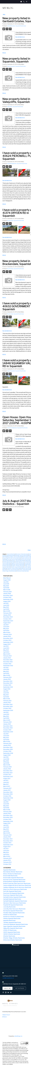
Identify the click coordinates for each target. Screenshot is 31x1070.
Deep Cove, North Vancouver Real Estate (12, 559)
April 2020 (6, 718)
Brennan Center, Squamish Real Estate (14, 879)
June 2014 (6, 850)
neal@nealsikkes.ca (8, 978)
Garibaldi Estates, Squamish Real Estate (16, 25)
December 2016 (7, 792)
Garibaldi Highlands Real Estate (9, 561)
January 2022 (7, 679)
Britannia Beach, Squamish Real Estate (14, 556)
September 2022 (8, 665)
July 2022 (5, 667)
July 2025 (6, 603)
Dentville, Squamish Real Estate (12, 891)
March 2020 (6, 720)
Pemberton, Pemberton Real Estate (17, 565)
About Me (7, 988)
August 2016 (6, 800)
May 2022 (6, 671)
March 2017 (6, 786)
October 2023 (7, 640)
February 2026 (7, 591)
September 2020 (8, 710)
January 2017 (7, 790)
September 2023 (8, 642)
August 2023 (7, 644)
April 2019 (6, 739)
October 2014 (7, 842)
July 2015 (5, 825)
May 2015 (6, 829)
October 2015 (7, 819)
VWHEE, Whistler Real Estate (24, 569)
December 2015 (7, 815)
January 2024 (7, 636)
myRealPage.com (18, 1036)
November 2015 (8, 817)
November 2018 (8, 749)
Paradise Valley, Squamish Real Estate (14, 912)
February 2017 (7, 788)
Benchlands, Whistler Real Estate (22, 554)
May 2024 (6, 628)
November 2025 (8, 595)
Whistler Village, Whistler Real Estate (9, 571)
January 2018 (7, 769)
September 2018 (8, 753)
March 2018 (6, 765)
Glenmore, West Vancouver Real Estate (14, 903)
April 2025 (6, 609)
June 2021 (6, 693)
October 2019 (7, 730)
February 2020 (7, 722)
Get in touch (19, 988)
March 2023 (6, 654)
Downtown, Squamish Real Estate (17, 560)
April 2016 (6, 807)
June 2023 (6, 648)
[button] (7, 988)
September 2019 (8, 732)
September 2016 (8, 798)
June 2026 (6, 584)
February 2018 (7, 767)
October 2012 (7, 864)
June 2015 (6, 827)
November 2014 (8, 841)
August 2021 (6, 689)
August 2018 (6, 755)
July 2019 (5, 734)
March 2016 (6, 809)
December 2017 (7, 770)
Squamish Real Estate (11, 554)
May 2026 (6, 586)
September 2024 (8, 621)
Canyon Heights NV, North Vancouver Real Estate (12, 558)
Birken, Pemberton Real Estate (12, 874)
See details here (20, 37)
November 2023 (8, 638)
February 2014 (7, 858)
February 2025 (7, 613)
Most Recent (7, 578)
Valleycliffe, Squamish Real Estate (15, 106)
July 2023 (6, 646)
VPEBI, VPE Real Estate (10, 930)
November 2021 (7, 683)
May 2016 (6, 806)
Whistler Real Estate (9, 936)
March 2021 (6, 698)
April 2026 (6, 587)
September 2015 (8, 821)
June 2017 (6, 782)
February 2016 (7, 811)
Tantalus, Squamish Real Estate (17, 567)
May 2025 (6, 607)
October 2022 (7, 663)
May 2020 (6, 716)
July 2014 (6, 848)
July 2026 (6, 582)
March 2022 (6, 675)
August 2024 (7, 623)
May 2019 (6, 737)
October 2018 (7, 751)
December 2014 (7, 839)
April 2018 (6, 763)
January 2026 (7, 593)
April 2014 (6, 854)
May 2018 (6, 761)
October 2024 (7, 619)
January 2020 (7, 724)
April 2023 (6, 652)
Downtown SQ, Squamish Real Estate (13, 893)
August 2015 (6, 823)
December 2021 (7, 681)
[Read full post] (9, 173)
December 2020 (7, 704)
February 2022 (7, 677)
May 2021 (6, 695)
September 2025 (8, 599)
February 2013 (7, 862)
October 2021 (7, 685)
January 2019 (7, 745)
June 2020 (6, 714)
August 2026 (7, 580)
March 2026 (6, 589)
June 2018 (6, 759)
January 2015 (7, 837)
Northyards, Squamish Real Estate (17, 564)
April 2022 (6, 673)
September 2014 (8, 844)
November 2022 (8, 661)
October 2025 (7, 597)
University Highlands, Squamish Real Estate (17, 427)
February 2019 (7, 743)
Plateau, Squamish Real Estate (11, 918)
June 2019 (6, 735)
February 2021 (7, 700)
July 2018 (5, 757)
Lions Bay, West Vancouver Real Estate (14, 909)
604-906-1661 (13, 976)
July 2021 (5, 691)
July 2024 (6, 625)
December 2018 (7, 747)
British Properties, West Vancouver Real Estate (16, 883)
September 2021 (8, 687)
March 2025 (6, 611)
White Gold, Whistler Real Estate (23, 571)
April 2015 (6, 831)
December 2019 (7, 726)
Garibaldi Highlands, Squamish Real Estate (17, 163)
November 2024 (8, 617)
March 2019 (6, 741)
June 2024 (6, 626)
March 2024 (6, 632)
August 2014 (7, 846)
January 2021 (7, 702)
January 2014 (7, 860)
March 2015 (6, 833)
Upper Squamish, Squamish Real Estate (16, 66)
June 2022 (6, 669)
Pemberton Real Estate (6, 565)
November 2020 (8, 706)
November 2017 (8, 772)
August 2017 (6, 778)
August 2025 (7, 601)
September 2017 (8, 776)
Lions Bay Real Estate (9, 907)
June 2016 (6, 804)
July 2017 (5, 780)
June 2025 (6, 605)
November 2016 (8, 794)
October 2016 (7, 796)
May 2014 (6, 852)
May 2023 (6, 650)
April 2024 (6, 630)
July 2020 (6, 712)
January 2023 (7, 658)
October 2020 (7, 708)
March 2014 (6, 856)
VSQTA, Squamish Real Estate (13, 569)
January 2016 (7, 813)
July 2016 (5, 802)
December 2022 (7, 659)
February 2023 (7, 656)
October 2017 (7, 774)
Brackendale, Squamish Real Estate (15, 220)
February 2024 (7, 634)
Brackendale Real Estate (9, 555)
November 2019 (8, 728)
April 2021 (6, 697)
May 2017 (6, 784)
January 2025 (7, 615)
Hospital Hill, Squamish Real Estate (17, 563)
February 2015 (7, 835)
